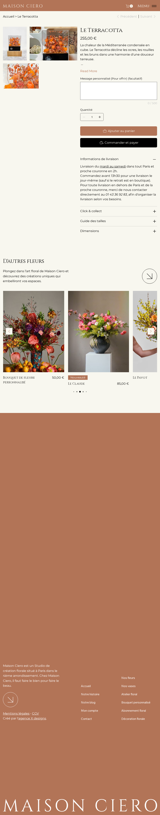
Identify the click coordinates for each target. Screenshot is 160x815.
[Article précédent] (9, 331)
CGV (35, 713)
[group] (80, 338)
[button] (130, 6)
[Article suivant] (151, 331)
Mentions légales (16, 713)
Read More (88, 71)
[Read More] (149, 276)
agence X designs (32, 718)
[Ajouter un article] (100, 117)
